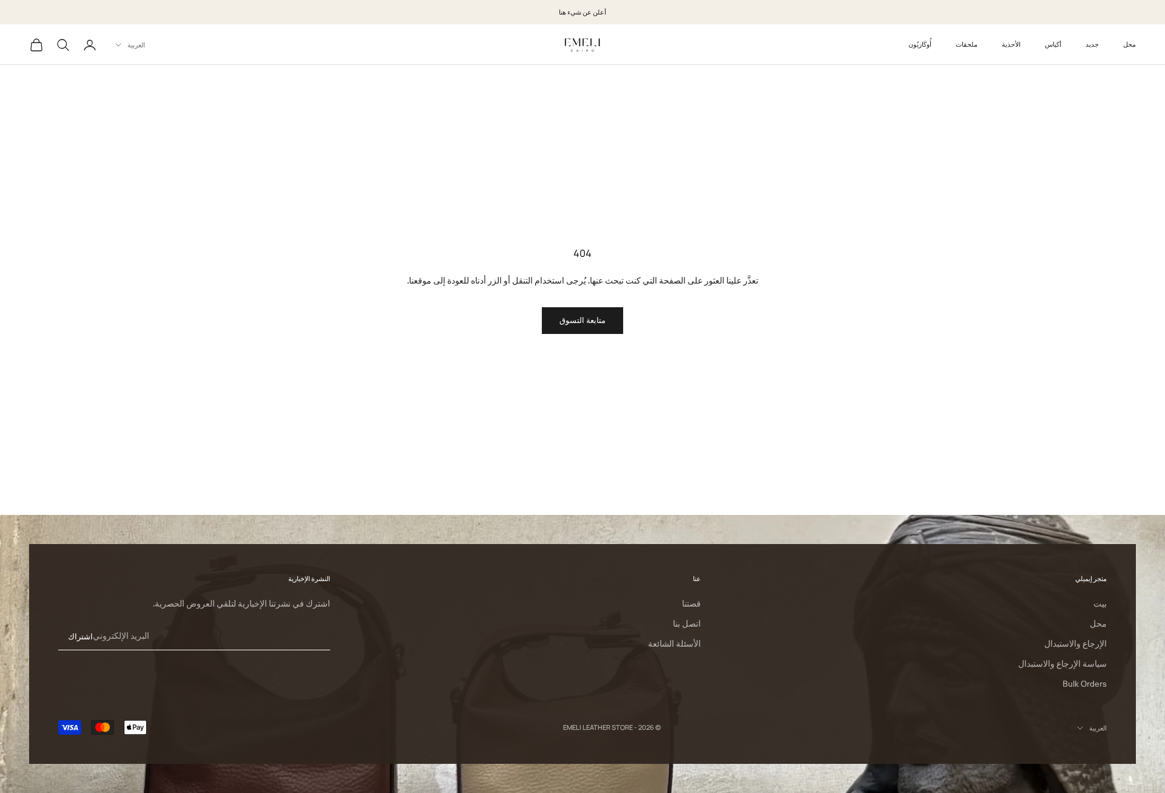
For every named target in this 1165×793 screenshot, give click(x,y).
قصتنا (691, 603)
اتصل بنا (687, 623)
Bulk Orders (1084, 683)
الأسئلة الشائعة (674, 643)
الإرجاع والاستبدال (1075, 643)
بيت (1100, 603)
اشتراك (80, 636)
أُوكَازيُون (919, 44)
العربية (136, 44)
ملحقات (967, 44)
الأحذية (1011, 44)
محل (1129, 44)
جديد (1092, 44)
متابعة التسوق (582, 320)
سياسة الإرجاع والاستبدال (1062, 663)
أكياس (1053, 44)
